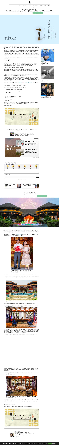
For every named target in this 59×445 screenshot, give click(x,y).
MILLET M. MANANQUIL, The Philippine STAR (22, 432)
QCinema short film (25, 129)
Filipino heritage (11, 430)
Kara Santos (17, 132)
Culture (28, 192)
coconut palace (28, 430)
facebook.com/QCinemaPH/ (17, 83)
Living (16, 5)
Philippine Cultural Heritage (19, 430)
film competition (33, 129)
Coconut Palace (19, 234)
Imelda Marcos (21, 230)
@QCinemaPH (28, 83)
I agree (50, 443)
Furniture (32, 192)
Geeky (30, 5)
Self (20, 5)
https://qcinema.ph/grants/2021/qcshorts (25, 82)
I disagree (53, 443)
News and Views (35, 5)
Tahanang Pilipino (34, 430)
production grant (17, 129)
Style (11, 5)
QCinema (10, 129)
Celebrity (24, 5)
